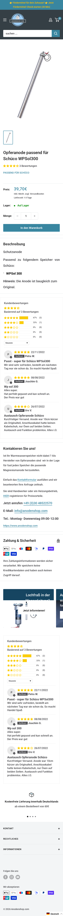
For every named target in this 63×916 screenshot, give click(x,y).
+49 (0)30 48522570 (37, 503)
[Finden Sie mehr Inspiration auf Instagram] (11, 877)
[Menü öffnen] (4, 20)
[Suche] (56, 33)
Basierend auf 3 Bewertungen (21, 311)
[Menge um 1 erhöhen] (34, 216)
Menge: (7, 215)
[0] (57, 20)
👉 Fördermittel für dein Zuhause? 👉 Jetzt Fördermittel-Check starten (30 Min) (32, 4)
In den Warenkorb (31, 227)
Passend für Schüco (16, 172)
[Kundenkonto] (50, 20)
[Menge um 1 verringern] (17, 216)
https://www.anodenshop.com (20, 525)
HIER (6, 495)
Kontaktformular (27, 479)
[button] (11, 165)
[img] (22, 352)
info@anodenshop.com (30, 511)
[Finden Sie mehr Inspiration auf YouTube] (18, 877)
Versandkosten (37, 194)
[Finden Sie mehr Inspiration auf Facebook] (5, 877)
